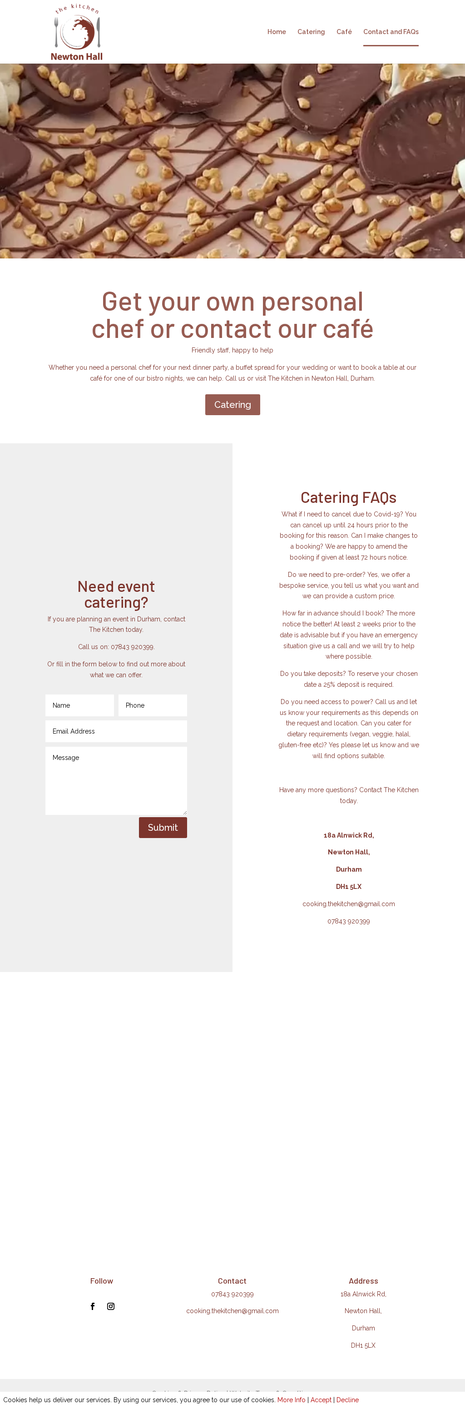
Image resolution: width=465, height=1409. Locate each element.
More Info (291, 1400)
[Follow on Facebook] (92, 1306)
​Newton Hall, (363, 1311)
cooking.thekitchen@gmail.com (348, 904)
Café (344, 32)
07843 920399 (348, 921)
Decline (347, 1400)
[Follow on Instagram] (111, 1306)
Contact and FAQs (391, 32)
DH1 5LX (363, 1345)
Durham (363, 1328)
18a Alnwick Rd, (363, 1294)
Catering (311, 32)
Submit (163, 827)
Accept (321, 1400)
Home (276, 32)
